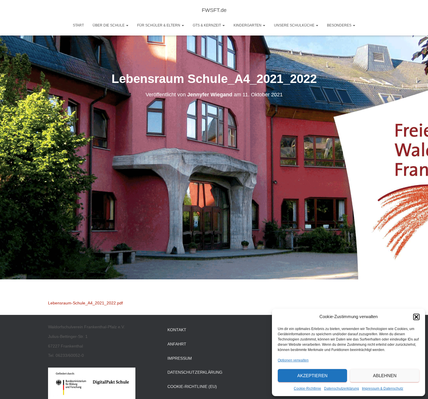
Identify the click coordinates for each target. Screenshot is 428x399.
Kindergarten (248, 25)
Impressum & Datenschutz (382, 388)
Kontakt (176, 329)
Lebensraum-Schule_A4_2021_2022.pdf (85, 303)
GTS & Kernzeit (207, 25)
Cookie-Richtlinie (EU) (192, 386)
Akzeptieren (312, 375)
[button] (416, 317)
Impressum (179, 358)
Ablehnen (385, 375)
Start (78, 25)
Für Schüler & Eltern (159, 25)
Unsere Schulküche (294, 25)
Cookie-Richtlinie (307, 388)
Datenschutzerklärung (341, 388)
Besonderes (339, 25)
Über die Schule (109, 25)
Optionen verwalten (293, 360)
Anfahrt (176, 344)
